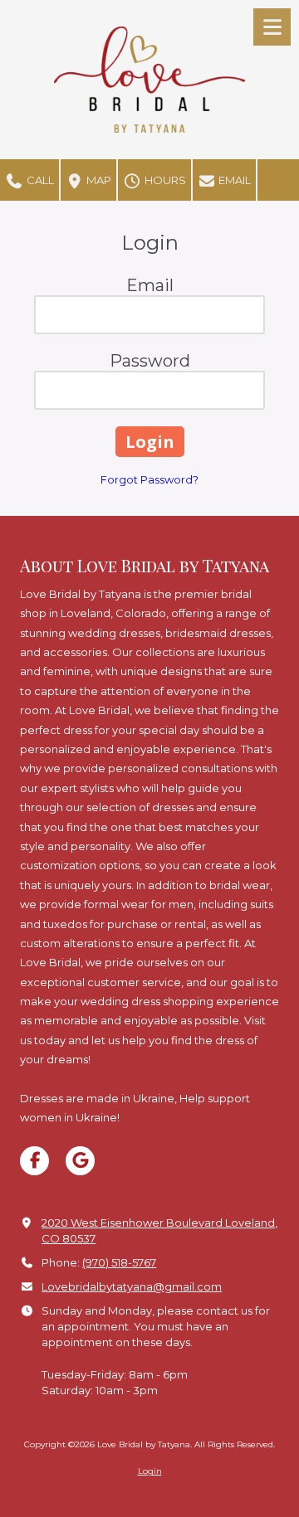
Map (97, 180)
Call (39, 180)
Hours (164, 180)
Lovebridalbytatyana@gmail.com (132, 1286)
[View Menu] (272, 27)
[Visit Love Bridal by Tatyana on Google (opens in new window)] (80, 1160)
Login (150, 1471)
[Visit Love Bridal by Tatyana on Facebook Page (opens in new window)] (34, 1160)
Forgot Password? (149, 479)
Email (233, 180)
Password (150, 361)
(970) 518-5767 (119, 1262)
